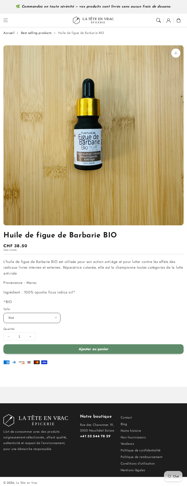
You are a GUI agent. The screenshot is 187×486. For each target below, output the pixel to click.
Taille (6, 309)
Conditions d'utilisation (138, 463)
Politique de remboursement (141, 457)
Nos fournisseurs (133, 437)
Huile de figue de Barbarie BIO (81, 33)
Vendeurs (127, 443)
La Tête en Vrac (26, 483)
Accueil (8, 33)
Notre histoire (131, 430)
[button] (6, 20)
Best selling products (36, 33)
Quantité (9, 329)
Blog (124, 424)
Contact (126, 417)
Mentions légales (133, 470)
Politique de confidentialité (141, 450)
